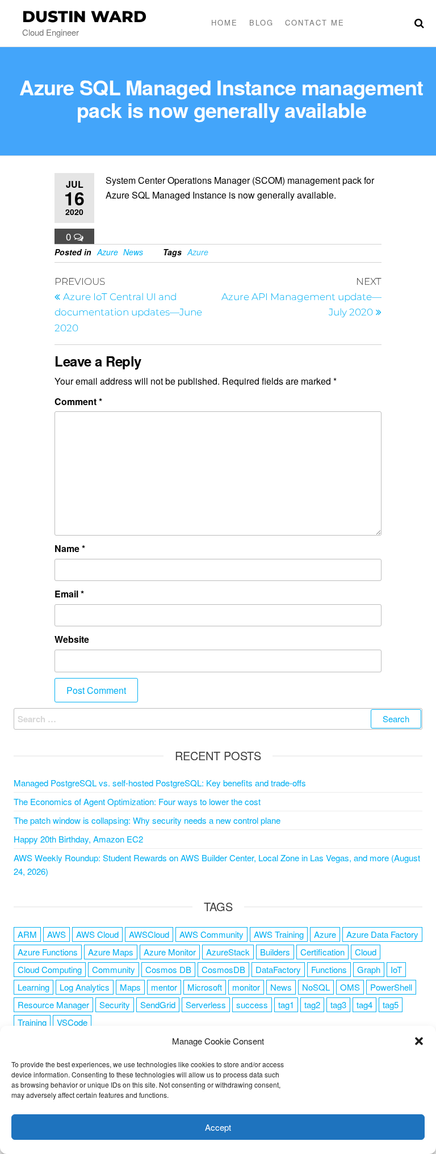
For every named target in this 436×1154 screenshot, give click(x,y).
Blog (261, 22)
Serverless (206, 1004)
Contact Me (315, 22)
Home (224, 22)
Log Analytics (85, 987)
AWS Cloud (97, 934)
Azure (107, 252)
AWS (56, 934)
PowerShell (391, 987)
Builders (275, 952)
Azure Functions (48, 952)
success (252, 1004)
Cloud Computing (50, 969)
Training (32, 1022)
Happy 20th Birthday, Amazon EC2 (78, 839)
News (133, 252)
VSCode (72, 1022)
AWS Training (279, 934)
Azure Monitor (170, 952)
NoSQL (316, 987)
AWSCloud (149, 934)
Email (69, 593)
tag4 (364, 1004)
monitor (246, 987)
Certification (322, 952)
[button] (419, 1041)
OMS (350, 987)
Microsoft (204, 987)
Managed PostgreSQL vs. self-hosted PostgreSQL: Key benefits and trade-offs (160, 783)
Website (71, 639)
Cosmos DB (168, 969)
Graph (368, 969)
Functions (329, 969)
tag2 (312, 1004)
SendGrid (157, 1004)
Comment (78, 401)
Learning (33, 987)
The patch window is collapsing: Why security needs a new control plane (147, 820)
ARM (27, 934)
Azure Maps (110, 952)
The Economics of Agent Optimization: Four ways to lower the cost (137, 801)
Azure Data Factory (382, 934)
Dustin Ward (84, 16)
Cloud (365, 952)
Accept (218, 1127)
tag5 (391, 1004)
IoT (396, 969)
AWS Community (211, 934)
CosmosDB (223, 969)
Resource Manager (53, 1004)
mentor (164, 987)
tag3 (338, 1004)
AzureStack (228, 952)
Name (69, 548)
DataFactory (278, 969)
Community (113, 969)
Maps (130, 987)
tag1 (286, 1004)
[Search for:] (218, 719)
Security (114, 1004)
